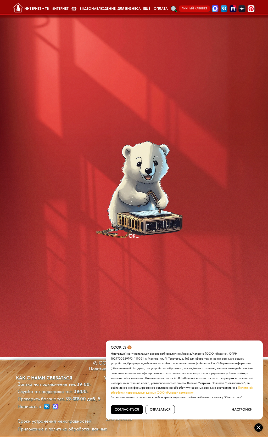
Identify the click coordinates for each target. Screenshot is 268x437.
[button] (174, 9)
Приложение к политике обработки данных (62, 429)
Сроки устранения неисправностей (54, 421)
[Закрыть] (258, 427)
